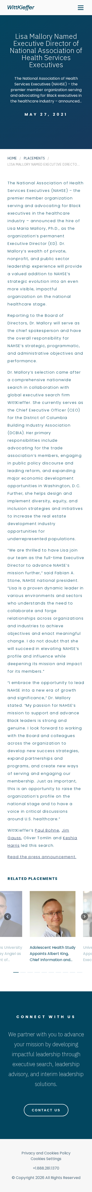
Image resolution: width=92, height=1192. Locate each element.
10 (77, 973)
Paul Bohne (47, 830)
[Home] (21, 7)
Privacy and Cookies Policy (46, 1153)
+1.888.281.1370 (46, 1168)
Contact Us (46, 1110)
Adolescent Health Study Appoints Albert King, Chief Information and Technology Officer (52, 954)
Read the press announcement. (42, 857)
